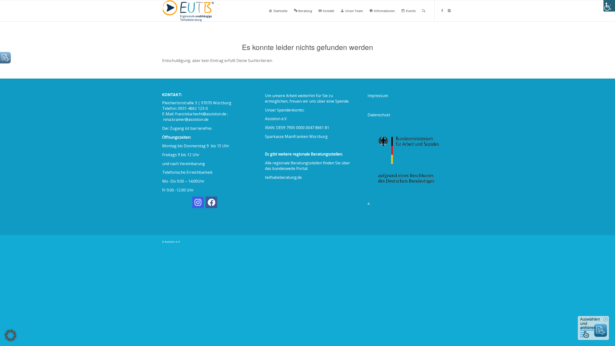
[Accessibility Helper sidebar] (609, 6)
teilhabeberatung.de (283, 177)
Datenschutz (379, 114)
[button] (10, 335)
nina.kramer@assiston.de (186, 119)
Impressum (378, 95)
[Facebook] (442, 10)
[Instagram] (449, 10)
